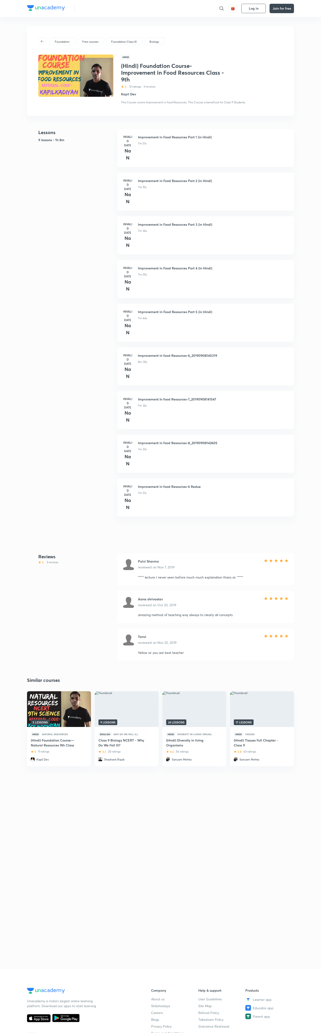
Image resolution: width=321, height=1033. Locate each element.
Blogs (155, 1019)
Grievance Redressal (213, 1026)
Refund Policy (208, 1012)
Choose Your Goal (99, 8)
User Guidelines (210, 999)
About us (157, 999)
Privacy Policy (161, 1026)
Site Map (205, 1006)
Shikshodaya (160, 1006)
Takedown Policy (210, 1019)
